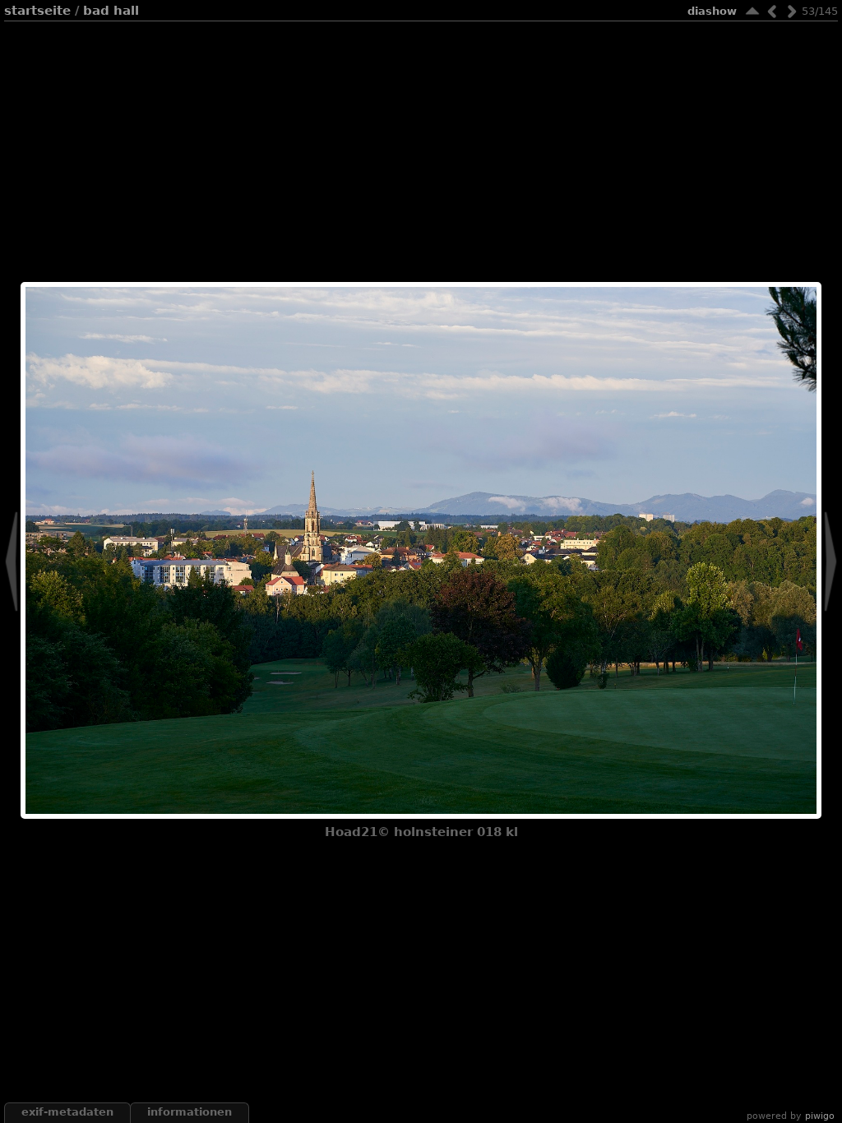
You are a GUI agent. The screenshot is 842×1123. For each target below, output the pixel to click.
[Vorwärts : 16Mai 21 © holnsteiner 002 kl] (792, 11)
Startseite (37, 10)
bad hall (111, 10)
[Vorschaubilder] (752, 11)
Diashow (712, 11)
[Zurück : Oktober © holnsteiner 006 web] (772, 11)
